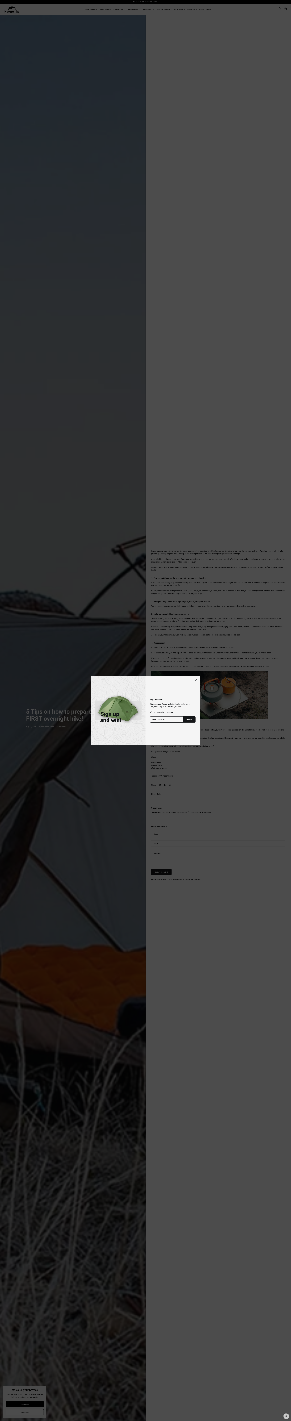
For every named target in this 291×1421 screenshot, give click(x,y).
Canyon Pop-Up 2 (157, 707)
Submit (189, 719)
